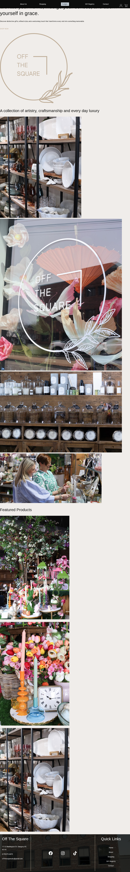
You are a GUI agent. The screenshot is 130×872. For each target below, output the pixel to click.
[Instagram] (63, 853)
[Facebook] (51, 853)
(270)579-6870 (7, 854)
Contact (106, 4)
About (111, 852)
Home (111, 848)
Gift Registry (89, 4)
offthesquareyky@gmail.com (12, 859)
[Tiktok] (75, 853)
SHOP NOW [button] (4, 29)
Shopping (42, 4)
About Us (23, 4)
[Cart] (126, 5)
